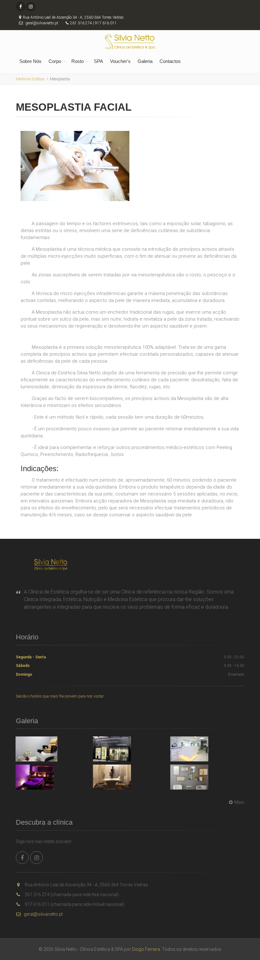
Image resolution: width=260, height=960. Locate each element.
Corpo (55, 61)
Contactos (170, 61)
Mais (239, 802)
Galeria (145, 61)
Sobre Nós (30, 61)
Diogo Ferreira (146, 949)
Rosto (77, 61)
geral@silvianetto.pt (43, 914)
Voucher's (120, 61)
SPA (98, 61)
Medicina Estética (30, 79)
